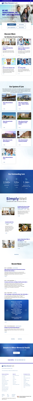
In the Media (14, 292)
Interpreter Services (4, 381)
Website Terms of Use (3, 395)
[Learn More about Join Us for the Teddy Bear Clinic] (9, 73)
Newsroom (14, 383)
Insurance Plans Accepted (5, 380)
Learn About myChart (4, 384)
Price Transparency (4, 390)
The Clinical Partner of (10, 370)
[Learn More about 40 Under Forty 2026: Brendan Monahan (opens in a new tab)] (5, 332)
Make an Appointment (11, 27)
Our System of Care (27, 374)
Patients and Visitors (5, 374)
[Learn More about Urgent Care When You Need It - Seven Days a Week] (24, 55)
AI (15, 280)
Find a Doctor (11, 24)
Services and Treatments (5, 388)
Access (21, 24)
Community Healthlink (26, 384)
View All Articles (16, 254)
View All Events (20, 338)
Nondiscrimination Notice (16, 384)
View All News (13, 338)
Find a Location (21, 27)
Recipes (12, 223)
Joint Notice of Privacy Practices (13, 395)
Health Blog (5, 389)
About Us (14, 374)
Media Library (14, 381)
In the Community (15, 267)
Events (13, 380)
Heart (25, 209)
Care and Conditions (20, 209)
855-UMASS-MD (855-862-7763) (7, 0)
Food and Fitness (7, 223)
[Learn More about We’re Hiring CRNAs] (24, 73)
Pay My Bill (3, 385)
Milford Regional (26, 383)
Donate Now (17, 353)
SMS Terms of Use (8, 395)
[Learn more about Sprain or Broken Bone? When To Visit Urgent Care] (19, 248)
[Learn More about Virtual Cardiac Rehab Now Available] (9, 55)
